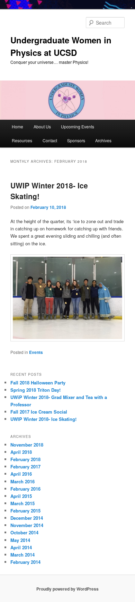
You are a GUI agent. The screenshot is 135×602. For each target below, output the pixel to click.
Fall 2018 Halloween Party (37, 382)
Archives (103, 140)
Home (17, 126)
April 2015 (21, 496)
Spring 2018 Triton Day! (35, 390)
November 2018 (26, 444)
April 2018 (21, 452)
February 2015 (25, 510)
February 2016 (25, 488)
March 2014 (22, 554)
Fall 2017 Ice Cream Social (38, 411)
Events (36, 352)
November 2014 (26, 525)
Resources (22, 140)
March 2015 (22, 503)
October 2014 (24, 532)
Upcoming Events (77, 126)
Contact (50, 140)
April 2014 (21, 547)
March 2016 (22, 481)
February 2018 (25, 459)
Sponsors (76, 140)
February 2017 (25, 466)
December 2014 (26, 518)
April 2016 (21, 473)
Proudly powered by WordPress (67, 589)
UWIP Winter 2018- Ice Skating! (43, 419)
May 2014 (20, 540)
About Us (42, 126)
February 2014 (25, 562)
